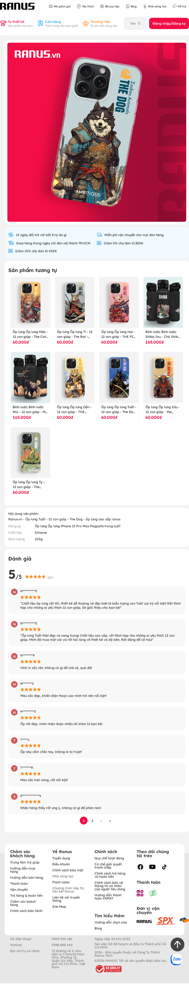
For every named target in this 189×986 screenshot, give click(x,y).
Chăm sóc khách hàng (23, 903)
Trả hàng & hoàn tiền (26, 895)
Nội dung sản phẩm (23, 513)
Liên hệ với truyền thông (66, 898)
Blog (98, 928)
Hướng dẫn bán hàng (26, 877)
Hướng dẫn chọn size (110, 922)
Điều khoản (61, 864)
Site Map (59, 906)
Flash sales (61, 882)
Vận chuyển (19, 889)
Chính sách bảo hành (26, 910)
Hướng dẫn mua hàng (22, 869)
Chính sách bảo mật (67, 870)
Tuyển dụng (61, 858)
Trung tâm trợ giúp (24, 862)
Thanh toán (19, 883)
